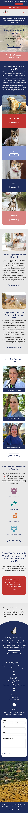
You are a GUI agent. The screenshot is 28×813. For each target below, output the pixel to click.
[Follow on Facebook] (10, 809)
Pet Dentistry (14, 509)
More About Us (14, 285)
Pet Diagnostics (14, 521)
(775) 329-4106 (16, 681)
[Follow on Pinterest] (15, 809)
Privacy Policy (10, 807)
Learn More (14, 122)
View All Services (14, 540)
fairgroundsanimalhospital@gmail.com (14, 685)
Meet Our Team (14, 455)
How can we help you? (9, 738)
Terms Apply (14, 23)
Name (4, 720)
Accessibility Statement (20, 807)
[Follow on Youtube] (18, 809)
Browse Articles (14, 347)
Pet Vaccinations (14, 497)
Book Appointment (14, 7)
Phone (4, 732)
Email (4, 726)
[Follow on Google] (12, 809)
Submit (6, 753)
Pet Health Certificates (14, 534)
